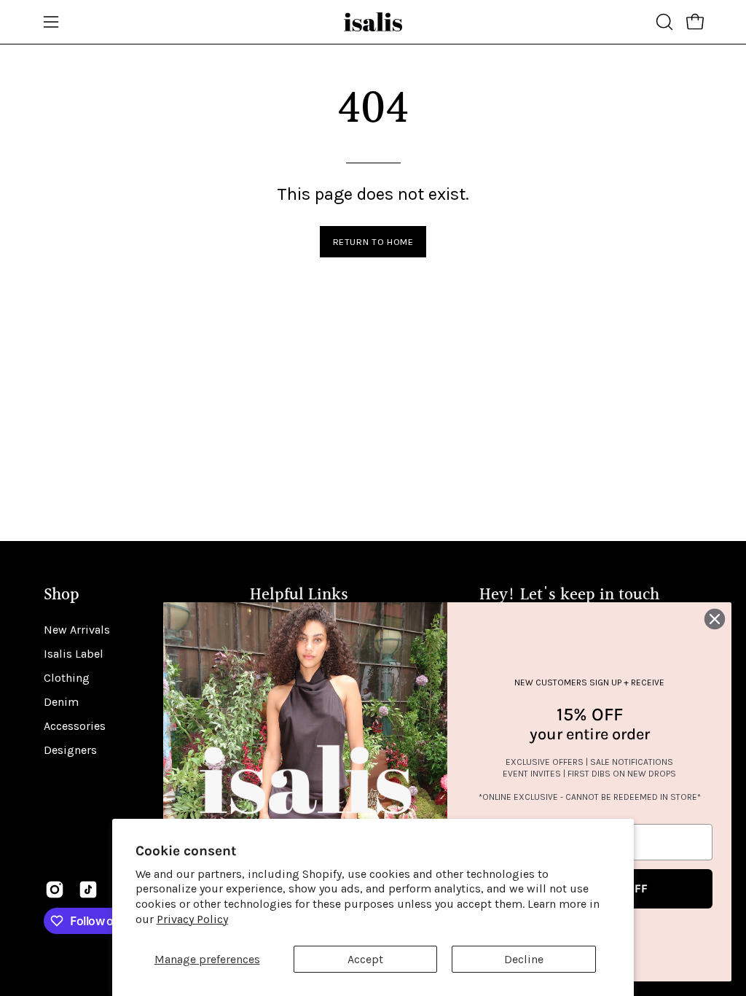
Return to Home (373, 241)
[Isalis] (373, 21)
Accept (365, 959)
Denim (61, 702)
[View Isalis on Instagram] (55, 889)
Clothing (67, 678)
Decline (523, 959)
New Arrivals (77, 630)
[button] (663, 22)
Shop (61, 595)
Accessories (75, 726)
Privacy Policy (192, 919)
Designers (70, 750)
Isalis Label (73, 654)
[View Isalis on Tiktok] (88, 889)
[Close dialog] (715, 619)
